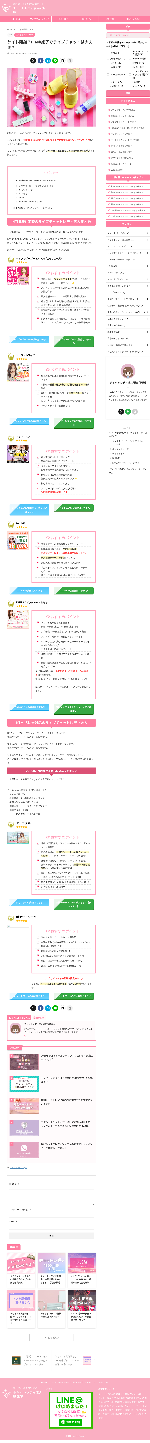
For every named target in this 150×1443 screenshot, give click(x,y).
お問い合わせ (135, 19)
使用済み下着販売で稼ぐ (121, 146)
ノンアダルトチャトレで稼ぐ (123, 122)
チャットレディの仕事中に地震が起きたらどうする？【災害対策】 (51, 1279)
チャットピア (24, 194)
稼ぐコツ (64, 19)
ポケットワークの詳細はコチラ (29, 996)
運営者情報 (76, 1382)
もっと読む (53, 1337)
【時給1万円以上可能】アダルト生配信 (127, 128)
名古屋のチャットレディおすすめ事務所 (128, 210)
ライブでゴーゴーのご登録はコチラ (73, 339)
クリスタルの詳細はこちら (29, 902)
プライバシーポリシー (60, 1382)
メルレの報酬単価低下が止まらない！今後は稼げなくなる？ (81, 1316)
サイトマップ (90, 1382)
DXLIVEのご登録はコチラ (73, 590)
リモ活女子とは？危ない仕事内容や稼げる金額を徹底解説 (20, 1279)
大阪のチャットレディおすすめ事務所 (127, 216)
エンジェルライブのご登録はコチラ (73, 421)
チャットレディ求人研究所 (29, 10)
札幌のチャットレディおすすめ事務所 (127, 186)
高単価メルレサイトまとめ (122, 116)
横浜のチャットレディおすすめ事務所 (127, 198)
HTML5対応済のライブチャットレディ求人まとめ (36, 180)
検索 (128, 93)
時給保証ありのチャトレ (121, 164)
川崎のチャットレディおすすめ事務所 (127, 204)
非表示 (56, 172)
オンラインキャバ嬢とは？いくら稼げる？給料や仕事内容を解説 (81, 1279)
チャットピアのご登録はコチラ (72, 507)
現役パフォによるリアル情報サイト (27, 1388)
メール (13, 1221)
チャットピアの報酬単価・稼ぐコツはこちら (29, 509)
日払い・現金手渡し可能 (121, 152)
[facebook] (41, 60)
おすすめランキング (40, 19)
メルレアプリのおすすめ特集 (123, 110)
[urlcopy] (70, 60)
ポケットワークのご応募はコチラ (73, 996)
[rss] (128, 412)
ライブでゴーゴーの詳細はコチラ (29, 339)
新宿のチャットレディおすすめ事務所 (127, 192)
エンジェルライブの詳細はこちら (29, 421)
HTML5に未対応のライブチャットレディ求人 (34, 208)
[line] (55, 60)
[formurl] (135, 412)
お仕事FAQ (86, 19)
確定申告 (110, 19)
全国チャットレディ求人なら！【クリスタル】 (73, 904)
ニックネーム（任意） (20, 1209)
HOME (18, 19)
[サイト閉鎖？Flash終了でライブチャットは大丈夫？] (48, 60)
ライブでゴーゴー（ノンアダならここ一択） (36, 186)
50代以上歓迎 (117, 170)
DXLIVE (22, 198)
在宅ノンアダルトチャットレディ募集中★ (73, 709)
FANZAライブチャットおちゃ (30, 201)
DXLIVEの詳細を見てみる (29, 590)
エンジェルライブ (26, 190)
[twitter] (33, 60)
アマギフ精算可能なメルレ (122, 158)
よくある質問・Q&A (18, 1168)
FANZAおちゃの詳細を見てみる (29, 707)
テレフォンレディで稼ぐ (121, 134)
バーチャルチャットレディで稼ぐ (125, 140)
